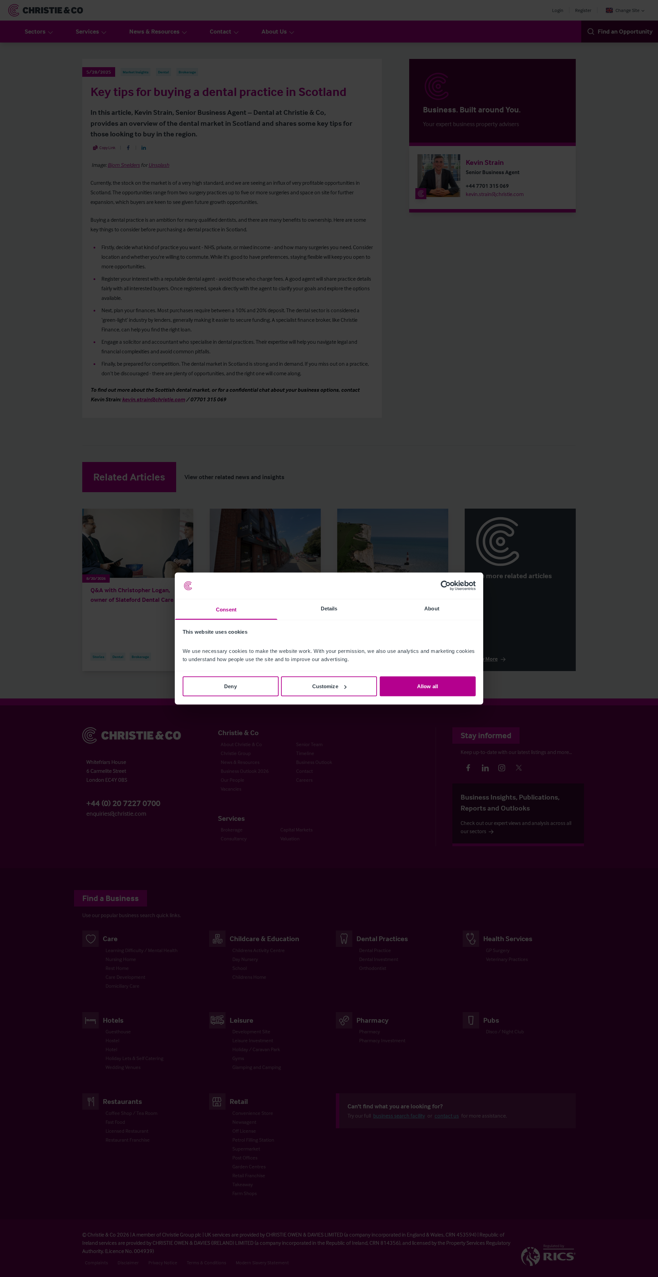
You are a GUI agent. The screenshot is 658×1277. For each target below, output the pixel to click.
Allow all (427, 686)
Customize (325, 686)
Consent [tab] (226, 609)
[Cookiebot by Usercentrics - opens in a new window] (446, 586)
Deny (230, 686)
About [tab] (431, 608)
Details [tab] (329, 608)
